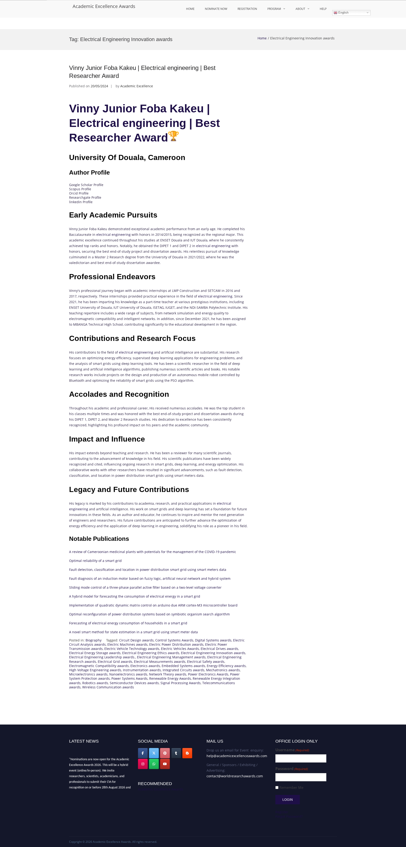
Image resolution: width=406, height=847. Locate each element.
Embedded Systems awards (183, 666)
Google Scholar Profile (86, 185)
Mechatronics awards (223, 670)
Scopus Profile (80, 189)
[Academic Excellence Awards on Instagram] (143, 764)
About (300, 9)
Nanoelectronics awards (128, 674)
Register (281, 812)
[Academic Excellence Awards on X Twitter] (154, 753)
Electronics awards (145, 666)
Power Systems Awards (129, 678)
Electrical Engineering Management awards (171, 657)
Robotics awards (95, 683)
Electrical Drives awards (219, 648)
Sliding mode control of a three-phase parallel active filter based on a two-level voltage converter (145, 587)
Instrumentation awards (142, 670)
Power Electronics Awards (208, 674)
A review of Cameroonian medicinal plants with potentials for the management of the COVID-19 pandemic (152, 551)
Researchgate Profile (85, 197)
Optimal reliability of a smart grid (95, 560)
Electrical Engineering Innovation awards (213, 653)
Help (323, 9)
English (342, 12)
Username (292, 750)
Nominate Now (216, 9)
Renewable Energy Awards (170, 678)
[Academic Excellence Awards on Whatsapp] (154, 764)
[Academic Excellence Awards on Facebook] (143, 753)
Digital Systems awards (213, 640)
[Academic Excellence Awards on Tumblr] (176, 753)
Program (274, 9)
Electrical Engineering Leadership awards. (102, 657)
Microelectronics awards (88, 674)
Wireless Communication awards (108, 687)
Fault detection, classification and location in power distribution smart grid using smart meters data (147, 569)
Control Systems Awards (174, 640)
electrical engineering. (215, 296)
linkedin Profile (81, 202)
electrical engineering (113, 234)
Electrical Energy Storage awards (95, 653)
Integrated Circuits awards (183, 670)
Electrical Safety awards (205, 661)
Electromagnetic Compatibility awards (99, 666)
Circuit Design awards (136, 640)
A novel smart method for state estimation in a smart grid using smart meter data (133, 632)
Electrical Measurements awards (159, 661)
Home (190, 9)
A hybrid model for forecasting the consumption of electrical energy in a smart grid (134, 596)
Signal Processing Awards (180, 683)
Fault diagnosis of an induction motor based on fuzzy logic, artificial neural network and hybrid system (149, 578)
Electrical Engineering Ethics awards (150, 653)
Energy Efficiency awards (226, 666)
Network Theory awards (167, 674)
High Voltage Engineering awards (95, 670)
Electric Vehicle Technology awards (131, 648)
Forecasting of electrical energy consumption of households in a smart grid (128, 623)
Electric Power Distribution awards (176, 644)
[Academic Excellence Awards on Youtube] (165, 764)
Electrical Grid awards (115, 661)
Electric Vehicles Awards (180, 648)
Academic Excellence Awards (104, 6)
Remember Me (291, 787)
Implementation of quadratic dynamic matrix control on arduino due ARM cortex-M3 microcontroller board (153, 605)
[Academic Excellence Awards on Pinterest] (165, 753)
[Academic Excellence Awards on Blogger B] (187, 753)
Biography (94, 640)
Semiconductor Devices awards (134, 683)
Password (291, 768)
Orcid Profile (79, 193)
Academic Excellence (136, 86)
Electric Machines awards (127, 644)
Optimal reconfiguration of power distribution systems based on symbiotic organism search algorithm (149, 614)
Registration (247, 9)
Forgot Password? (289, 816)
